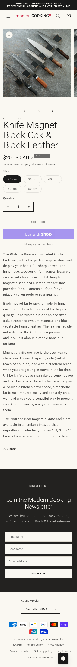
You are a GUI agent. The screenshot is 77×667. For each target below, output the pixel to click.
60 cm (35, 190)
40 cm (55, 180)
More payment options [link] (38, 244)
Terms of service (20, 651)
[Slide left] (24, 110)
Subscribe (38, 573)
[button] (8, 16)
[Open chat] (63, 658)
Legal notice (64, 651)
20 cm (14, 180)
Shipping (25, 164)
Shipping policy (43, 651)
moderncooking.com (36, 639)
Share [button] (11, 449)
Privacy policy (55, 644)
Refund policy (35, 644)
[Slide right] (52, 110)
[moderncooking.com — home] (33, 15)
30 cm (35, 180)
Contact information (40, 657)
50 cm (14, 190)
